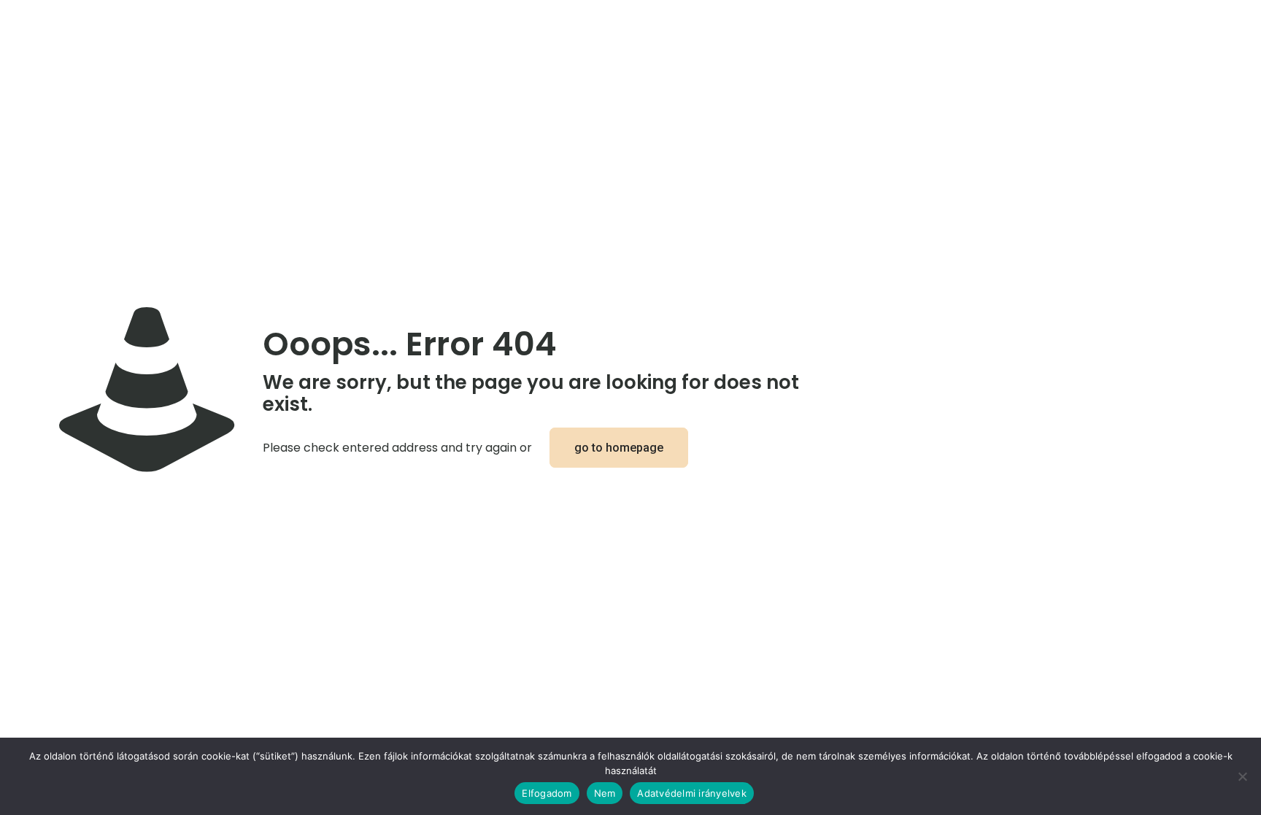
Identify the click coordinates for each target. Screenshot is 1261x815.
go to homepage (618, 448)
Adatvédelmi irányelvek (692, 793)
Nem (605, 793)
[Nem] (1242, 776)
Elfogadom (546, 793)
